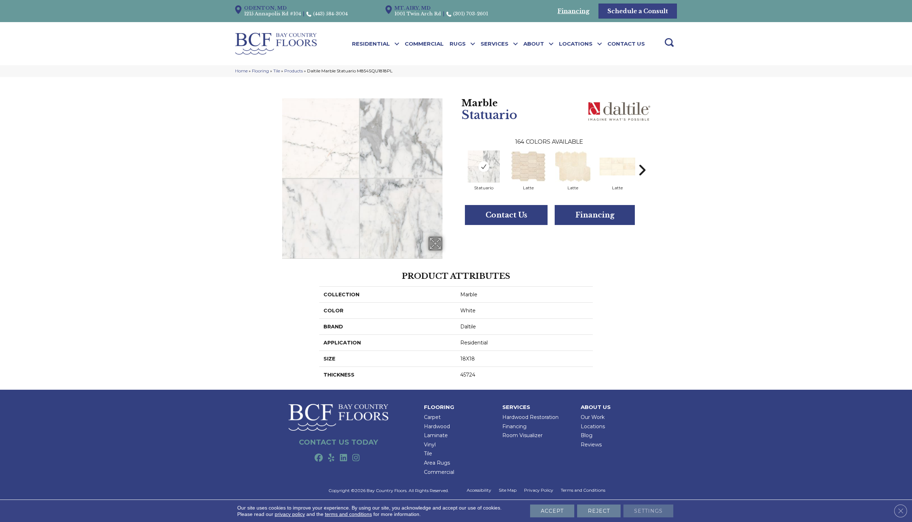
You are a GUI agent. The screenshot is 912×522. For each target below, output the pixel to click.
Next (642, 159)
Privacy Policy (538, 490)
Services (494, 43)
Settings (648, 511)
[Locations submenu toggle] (599, 44)
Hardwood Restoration (530, 417)
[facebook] (319, 458)
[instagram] (356, 458)
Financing (595, 215)
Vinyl (430, 444)
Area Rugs (437, 463)
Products (293, 70)
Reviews (591, 444)
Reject (599, 511)
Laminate (436, 435)
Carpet (432, 417)
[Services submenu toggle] (515, 44)
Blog (586, 435)
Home (241, 70)
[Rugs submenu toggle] (472, 44)
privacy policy (290, 514)
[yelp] (331, 458)
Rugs (458, 43)
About (533, 43)
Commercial (424, 43)
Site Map (508, 490)
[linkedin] (343, 458)
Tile (276, 70)
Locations (575, 43)
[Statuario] (484, 166)
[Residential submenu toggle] (397, 44)
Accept (552, 511)
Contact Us (626, 43)
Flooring (260, 70)
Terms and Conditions (583, 490)
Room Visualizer (522, 435)
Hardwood (437, 426)
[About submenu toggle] (551, 44)
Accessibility (479, 490)
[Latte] (528, 166)
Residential (371, 43)
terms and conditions (348, 514)
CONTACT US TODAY (338, 442)
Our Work (593, 417)
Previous (457, 159)
